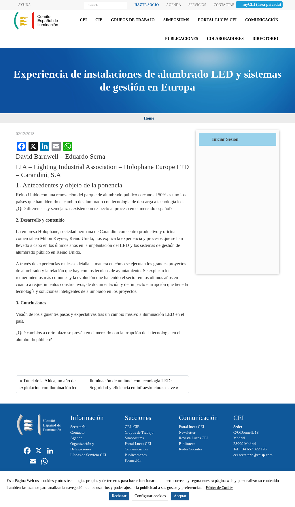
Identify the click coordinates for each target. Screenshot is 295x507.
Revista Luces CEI (193, 438)
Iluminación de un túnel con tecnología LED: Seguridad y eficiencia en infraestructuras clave (132, 384)
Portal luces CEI (191, 427)
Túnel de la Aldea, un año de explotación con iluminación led (48, 384)
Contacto (77, 432)
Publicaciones (136, 455)
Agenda (76, 438)
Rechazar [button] (119, 496)
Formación (133, 460)
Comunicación (136, 449)
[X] (38, 451)
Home (149, 118)
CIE (136, 427)
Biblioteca (187, 443)
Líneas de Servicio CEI (88, 455)
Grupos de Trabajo (139, 432)
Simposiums (134, 438)
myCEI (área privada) (262, 4)
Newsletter (187, 432)
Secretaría (78, 427)
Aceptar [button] (180, 496)
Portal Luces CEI (138, 443)
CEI (128, 427)
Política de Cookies (219, 488)
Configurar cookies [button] (150, 496)
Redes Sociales (190, 449)
